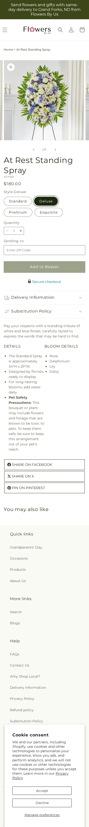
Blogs (15, 623)
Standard (18, 201)
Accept (42, 790)
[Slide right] (55, 149)
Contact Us (19, 665)
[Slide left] (33, 149)
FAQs (14, 654)
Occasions (19, 558)
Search (16, 612)
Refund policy (22, 710)
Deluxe (46, 201)
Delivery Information (28, 687)
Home (8, 49)
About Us (18, 581)
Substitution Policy (26, 721)
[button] (60, 29)
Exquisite (49, 212)
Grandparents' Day (26, 547)
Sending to (21, 241)
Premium (18, 212)
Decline (42, 803)
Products (18, 569)
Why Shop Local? (25, 676)
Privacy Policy (22, 698)
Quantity (12, 222)
